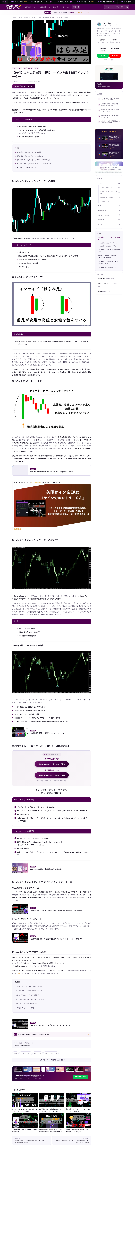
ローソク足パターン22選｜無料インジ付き (29, 986)
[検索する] (127, 7)
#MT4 (15, 1053)
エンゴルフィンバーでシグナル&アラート (29, 995)
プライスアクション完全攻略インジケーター (29, 991)
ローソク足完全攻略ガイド (22, 1045)
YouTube (116, 56)
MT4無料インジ (30, 7)
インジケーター (23, 17)
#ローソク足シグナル (51, 1053)
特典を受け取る (81, 1077)
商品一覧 (76, 7)
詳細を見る (18, 529)
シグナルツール (28, 68)
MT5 (36, 68)
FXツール (65, 7)
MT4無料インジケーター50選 (25, 1008)
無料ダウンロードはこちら (25, 86)
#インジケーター (25, 1053)
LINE (18, 973)
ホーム (14, 17)
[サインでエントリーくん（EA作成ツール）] (52, 505)
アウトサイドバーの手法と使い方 (26, 1003)
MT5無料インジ (45, 7)
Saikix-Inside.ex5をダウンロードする (52, 775)
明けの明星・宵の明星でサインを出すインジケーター (32, 999)
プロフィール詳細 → (109, 60)
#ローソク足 (37, 1053)
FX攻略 (55, 7)
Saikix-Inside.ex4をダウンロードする (52, 764)
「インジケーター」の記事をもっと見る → (51, 1060)
